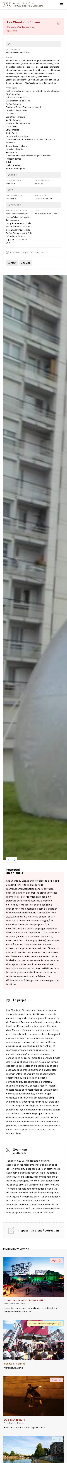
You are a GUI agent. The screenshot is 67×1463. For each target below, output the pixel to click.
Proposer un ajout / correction (27, 252)
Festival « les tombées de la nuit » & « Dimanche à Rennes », (33, 91)
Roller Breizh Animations (17, 136)
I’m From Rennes (13, 159)
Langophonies (12, 130)
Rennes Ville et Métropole (17, 52)
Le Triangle (11, 113)
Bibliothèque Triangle (15, 117)
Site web (26, 262)
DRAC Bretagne (13, 94)
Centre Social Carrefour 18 (18, 123)
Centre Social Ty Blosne (16, 146)
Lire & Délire (11, 126)
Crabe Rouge (12, 133)
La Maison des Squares (16, 110)
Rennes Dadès (12, 152)
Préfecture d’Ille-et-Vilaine (17, 97)
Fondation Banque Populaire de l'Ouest (23, 107)
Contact (12, 262)
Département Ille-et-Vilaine (18, 101)
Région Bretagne (13, 104)
